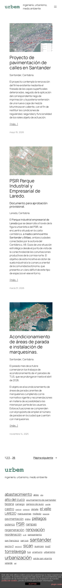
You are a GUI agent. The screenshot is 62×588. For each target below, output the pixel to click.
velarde (9, 563)
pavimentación (14, 519)
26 (13, 457)
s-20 (24, 535)
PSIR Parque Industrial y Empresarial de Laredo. (25, 188)
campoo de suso (35, 504)
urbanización (18, 557)
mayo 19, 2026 (17, 132)
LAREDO (10, 513)
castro (9, 509)
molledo (37, 513)
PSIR (20, 524)
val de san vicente (42, 558)
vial (15, 563)
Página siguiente (45, 457)
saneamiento (35, 534)
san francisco (12, 540)
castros (18, 509)
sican (28, 545)
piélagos (39, 518)
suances (39, 546)
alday (36, 494)
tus (29, 552)
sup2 (48, 546)
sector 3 (9, 546)
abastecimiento (18, 494)
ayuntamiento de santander (41, 499)
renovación (35, 529)
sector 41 (18, 546)
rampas (31, 524)
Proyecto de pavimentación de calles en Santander (30, 62)
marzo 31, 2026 (17, 288)
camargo (19, 504)
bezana (9, 504)
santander (40, 539)
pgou (28, 518)
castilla (47, 504)
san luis (24, 540)
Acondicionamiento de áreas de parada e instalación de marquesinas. (30, 344)
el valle (45, 508)
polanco (10, 524)
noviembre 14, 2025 (19, 433)
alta (41, 495)
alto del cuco (15, 499)
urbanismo (49, 552)
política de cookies (9, 581)
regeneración (14, 530)
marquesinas (24, 513)
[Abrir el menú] (55, 7)
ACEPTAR (32, 584)
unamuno (37, 552)
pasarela (46, 514)
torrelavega (15, 551)
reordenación (13, 534)
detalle (34, 509)
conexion (26, 509)
